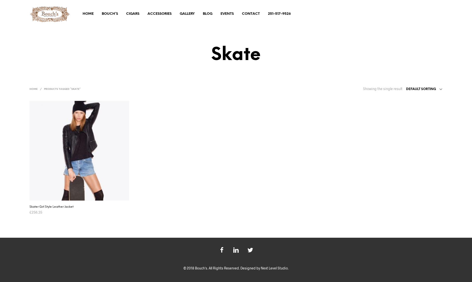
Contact (251, 14)
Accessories (160, 14)
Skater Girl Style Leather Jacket (52, 206)
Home (88, 14)
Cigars (132, 14)
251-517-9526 (279, 14)
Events (227, 14)
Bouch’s (110, 14)
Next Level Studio (274, 268)
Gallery (187, 14)
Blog (207, 14)
